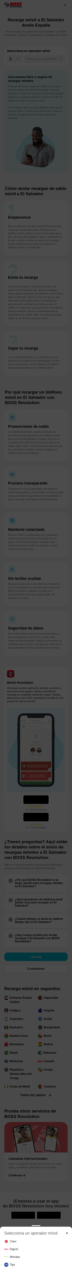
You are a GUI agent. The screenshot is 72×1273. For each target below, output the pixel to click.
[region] (36, 1253)
